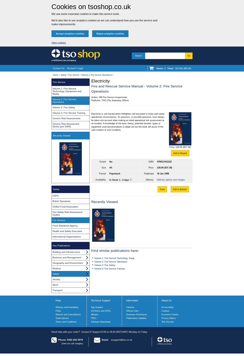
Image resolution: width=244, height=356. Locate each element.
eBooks (94, 314)
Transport (57, 290)
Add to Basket (180, 153)
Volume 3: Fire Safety (104, 265)
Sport (55, 284)
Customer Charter (170, 314)
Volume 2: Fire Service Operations (96, 75)
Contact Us (58, 68)
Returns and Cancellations (68, 314)
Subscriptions (62, 318)
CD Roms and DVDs (101, 311)
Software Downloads (101, 322)
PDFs (93, 318)
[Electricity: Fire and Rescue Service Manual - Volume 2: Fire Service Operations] (103, 225)
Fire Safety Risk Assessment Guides (67, 213)
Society (56, 279)
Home (55, 75)
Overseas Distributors (136, 314)
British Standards (61, 201)
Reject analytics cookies (110, 33)
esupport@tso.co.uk (121, 339)
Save (162, 189)
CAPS (55, 195)
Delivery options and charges (171, 179)
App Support (97, 307)
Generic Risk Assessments (66, 118)
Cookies (165, 311)
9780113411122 (164, 161)
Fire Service (73, 75)
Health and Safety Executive (67, 231)
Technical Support (100, 300)
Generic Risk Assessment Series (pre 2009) (65, 125)
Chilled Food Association (65, 206)
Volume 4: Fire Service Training (109, 268)
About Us (167, 300)
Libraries (130, 307)
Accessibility (168, 307)
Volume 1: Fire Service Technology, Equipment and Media (66, 91)
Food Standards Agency (65, 225)
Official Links (132, 311)
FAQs (58, 311)
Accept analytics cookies (70, 33)
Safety (63, 75)
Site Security (168, 322)
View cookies (58, 42)
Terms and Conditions (66, 322)
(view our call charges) (72, 343)
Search (138, 55)
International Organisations (66, 236)
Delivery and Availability (67, 307)
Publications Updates (136, 318)
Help (58, 300)
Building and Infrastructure (66, 252)
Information (132, 300)
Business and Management (66, 257)
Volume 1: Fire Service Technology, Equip (114, 258)
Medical (56, 268)
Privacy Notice (169, 318)
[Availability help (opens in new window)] (131, 180)
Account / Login (75, 68)
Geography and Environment (67, 263)
